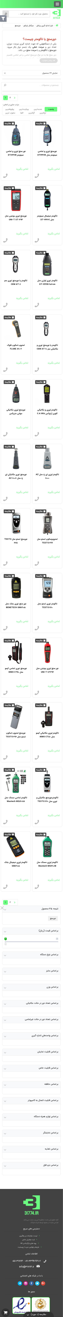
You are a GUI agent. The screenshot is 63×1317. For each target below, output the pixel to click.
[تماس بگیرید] (37, 176)
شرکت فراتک (34, 1222)
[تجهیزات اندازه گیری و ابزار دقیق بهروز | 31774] (56, 14)
